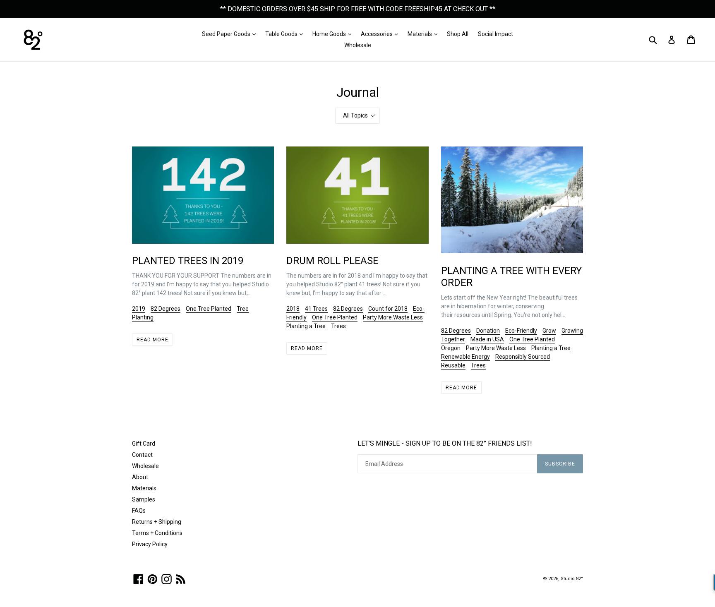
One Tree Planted (208, 308)
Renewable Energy (465, 356)
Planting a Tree (306, 326)
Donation (488, 330)
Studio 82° (572, 578)
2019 (138, 308)
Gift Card (143, 443)
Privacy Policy (150, 544)
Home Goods (333, 33)
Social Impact (495, 34)
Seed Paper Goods (231, 33)
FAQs (139, 510)
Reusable (453, 365)
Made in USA (487, 339)
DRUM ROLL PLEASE (332, 260)
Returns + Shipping (156, 521)
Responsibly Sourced (522, 356)
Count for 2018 (388, 308)
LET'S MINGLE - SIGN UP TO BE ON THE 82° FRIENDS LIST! (445, 443)
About (140, 477)
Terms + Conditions (157, 533)
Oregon (451, 348)
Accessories (381, 33)
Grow (549, 330)
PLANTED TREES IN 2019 (187, 260)
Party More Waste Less (393, 317)
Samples (143, 499)
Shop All (457, 34)
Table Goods (286, 33)
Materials (424, 33)
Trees (338, 326)
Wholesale (357, 45)
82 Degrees (165, 308)
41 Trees (316, 308)
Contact (142, 454)
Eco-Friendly (521, 330)
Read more (152, 340)
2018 (293, 308)
